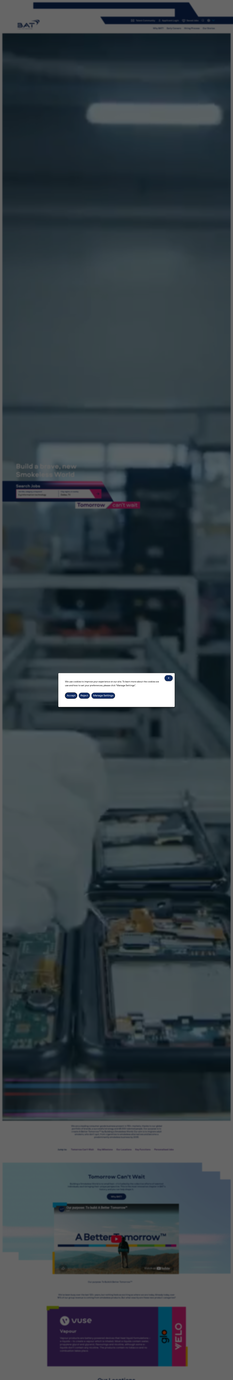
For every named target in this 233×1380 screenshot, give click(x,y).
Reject (84, 695)
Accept (71, 695)
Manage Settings (103, 695)
